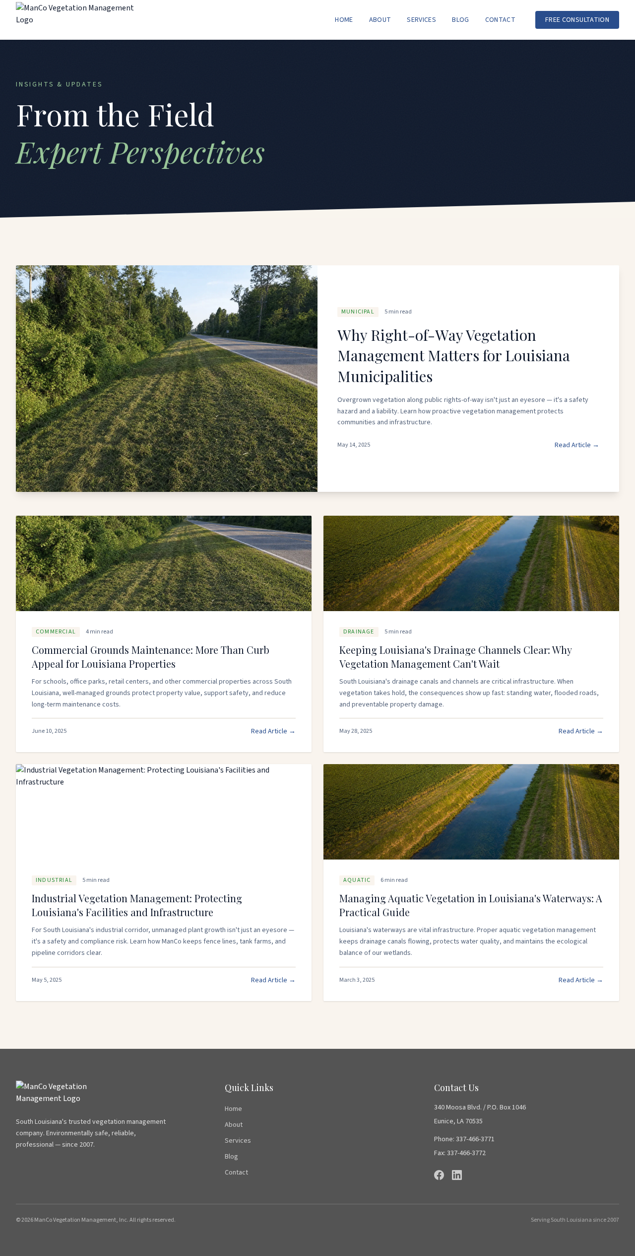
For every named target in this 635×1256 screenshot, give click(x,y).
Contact (500, 20)
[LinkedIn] (457, 1175)
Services (421, 20)
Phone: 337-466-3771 (464, 1139)
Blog (460, 20)
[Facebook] (439, 1175)
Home (344, 20)
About (380, 20)
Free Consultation (577, 20)
